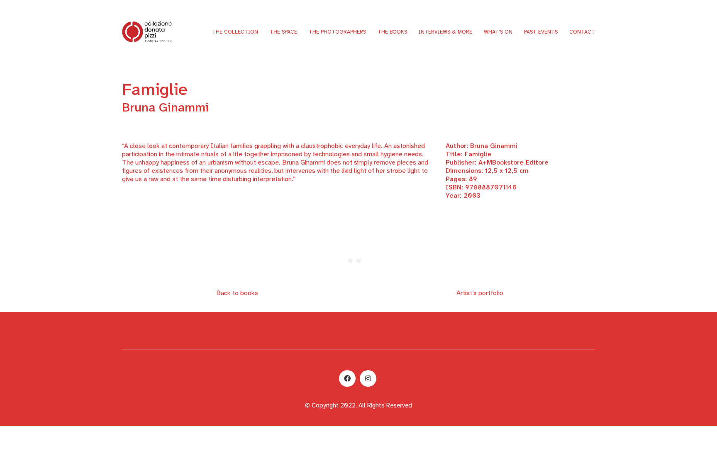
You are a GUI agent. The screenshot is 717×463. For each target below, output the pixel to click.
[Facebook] (347, 378)
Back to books (237, 292)
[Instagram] (368, 378)
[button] (277, 67)
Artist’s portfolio (479, 292)
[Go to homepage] (147, 31)
